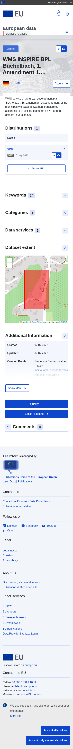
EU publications (12, 628)
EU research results (14, 617)
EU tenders (9, 611)
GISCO (63, 321)
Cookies (8, 555)
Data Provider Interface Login (20, 633)
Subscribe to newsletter (17, 506)
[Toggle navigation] (66, 31)
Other (10, 530)
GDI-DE (16, 83)
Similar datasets (34, 413)
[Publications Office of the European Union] (35, 466)
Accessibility (10, 560)
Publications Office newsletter (20, 587)
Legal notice (10, 550)
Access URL (38, 168)
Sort (10, 138)
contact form (27, 690)
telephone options (26, 686)
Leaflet (25, 321)
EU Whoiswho (11, 622)
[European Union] (35, 657)
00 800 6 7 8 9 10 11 (24, 682)
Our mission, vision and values (21, 582)
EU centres (35, 694)
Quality (34, 404)
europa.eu (31, 665)
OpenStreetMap (39, 321)
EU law (7, 606)
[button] (60, 2)
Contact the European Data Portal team (26, 501)
